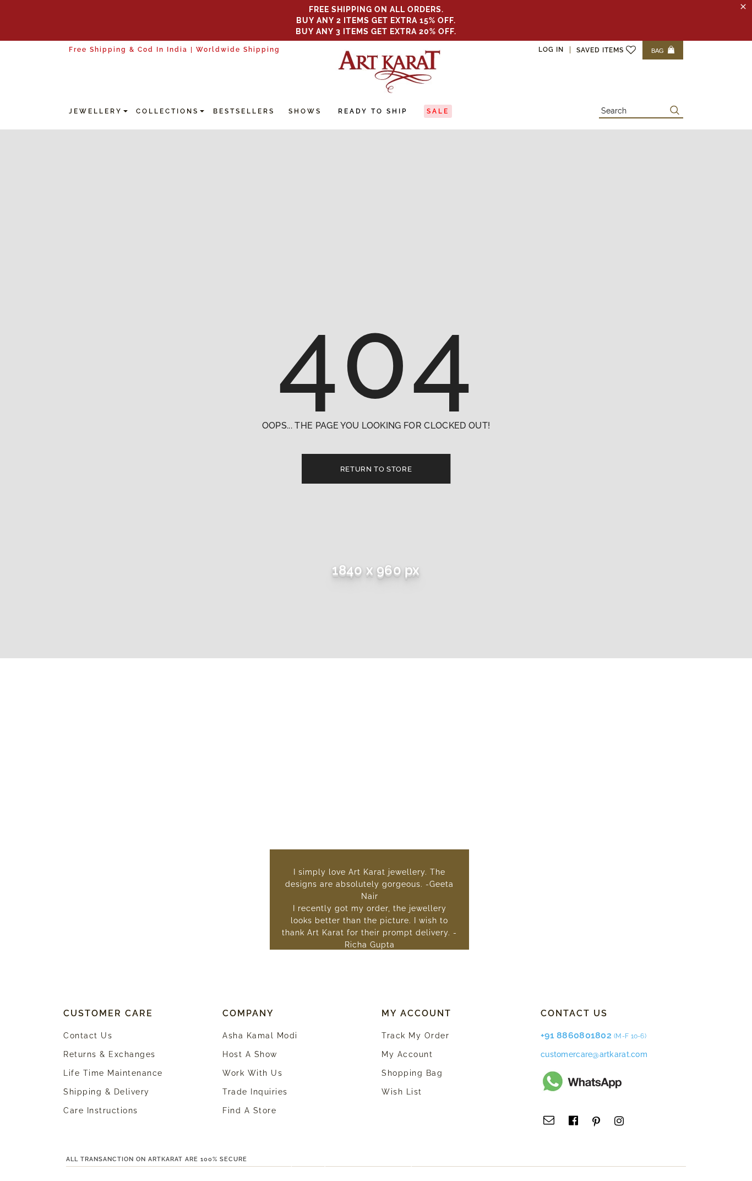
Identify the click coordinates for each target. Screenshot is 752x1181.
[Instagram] (619, 1121)
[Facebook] (573, 1121)
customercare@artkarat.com (594, 1054)
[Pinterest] (596, 1121)
